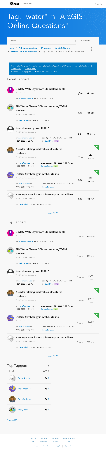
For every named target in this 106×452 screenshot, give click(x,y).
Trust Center (47, 446)
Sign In (98, 4)
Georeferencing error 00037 (32, 128)
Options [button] (91, 49)
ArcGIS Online (62, 48)
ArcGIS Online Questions (23, 51)
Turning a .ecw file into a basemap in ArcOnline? (44, 194)
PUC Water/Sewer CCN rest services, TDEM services (41, 108)
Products (46, 48)
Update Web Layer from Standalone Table (40, 88)
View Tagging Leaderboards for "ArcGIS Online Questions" (29, 365)
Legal (58, 446)
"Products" (16, 68)
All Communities (28, 48)
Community (27, 4)
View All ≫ (53, 213)
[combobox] (43, 41)
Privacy (36, 446)
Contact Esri (68, 446)
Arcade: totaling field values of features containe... (39, 151)
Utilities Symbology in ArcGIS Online (37, 173)
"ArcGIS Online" (81, 66)
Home (11, 48)
